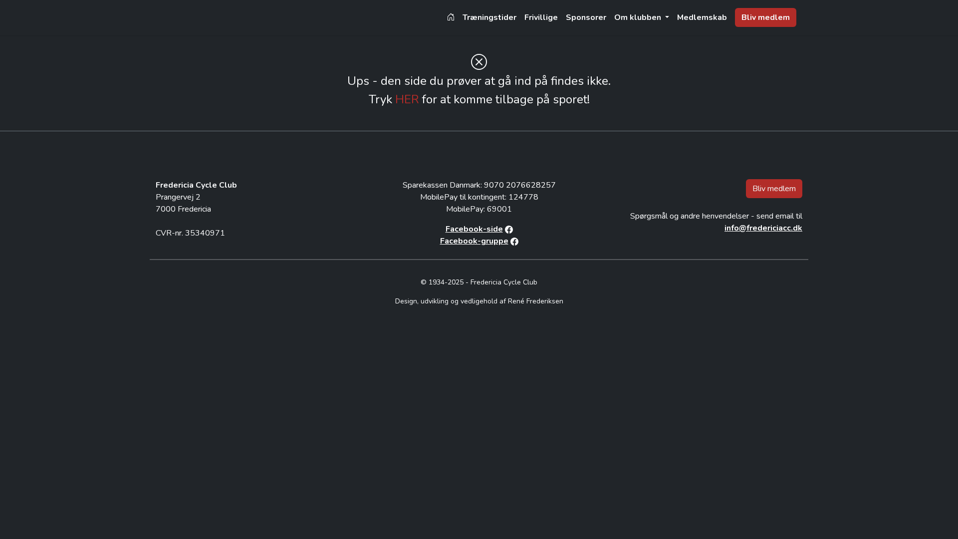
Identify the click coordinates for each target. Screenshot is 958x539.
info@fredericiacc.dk (763, 228)
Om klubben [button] (638, 17)
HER (407, 99)
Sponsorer (586, 17)
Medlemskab (702, 17)
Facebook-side (474, 229)
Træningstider (489, 17)
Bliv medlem (765, 17)
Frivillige (541, 17)
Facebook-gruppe (474, 241)
